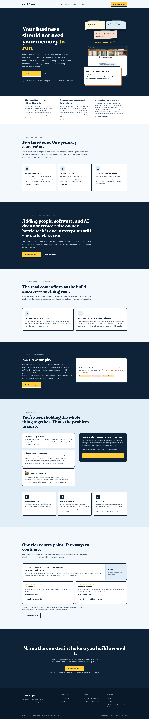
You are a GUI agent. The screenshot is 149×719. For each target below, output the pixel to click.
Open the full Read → (87, 378)
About (83, 4)
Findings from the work (91, 701)
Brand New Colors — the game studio (117, 705)
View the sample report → (93, 82)
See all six (28, 118)
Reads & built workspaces (92, 698)
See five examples (66, 120)
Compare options (31, 615)
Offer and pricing (66, 698)
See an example (50, 254)
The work (75, 4)
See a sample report (52, 74)
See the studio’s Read (101, 116)
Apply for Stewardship (35, 599)
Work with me (65, 4)
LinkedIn (109, 701)
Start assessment (119, 4)
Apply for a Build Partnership (91, 599)
